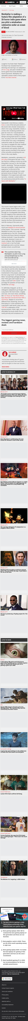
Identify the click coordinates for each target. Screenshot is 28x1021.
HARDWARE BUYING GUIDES (7, 910)
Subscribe (23, 2)
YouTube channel (10, 77)
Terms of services (19, 337)
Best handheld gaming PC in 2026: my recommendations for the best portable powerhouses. (14, 962)
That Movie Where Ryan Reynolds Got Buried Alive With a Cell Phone (13, 297)
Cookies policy (5, 998)
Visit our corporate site (13, 974)
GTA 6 (21, 6)
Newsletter (23, 59)
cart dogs (11, 284)
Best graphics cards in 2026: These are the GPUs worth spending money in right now (15, 943)
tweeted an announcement (16, 227)
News (3, 32)
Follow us (16, 59)
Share (5, 59)
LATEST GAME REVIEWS (20, 910)
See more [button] (14, 263)
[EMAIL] (10, 356)
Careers (4, 1008)
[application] (14, 192)
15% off (3, 307)
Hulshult (4, 243)
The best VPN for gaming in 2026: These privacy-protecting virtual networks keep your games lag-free (14, 924)
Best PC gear (12, 6)
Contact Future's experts (8, 988)
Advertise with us (6, 1001)
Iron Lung (11, 10)
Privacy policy (5, 994)
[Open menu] (2, 2)
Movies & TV (4, 10)
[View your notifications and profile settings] (13, 2)
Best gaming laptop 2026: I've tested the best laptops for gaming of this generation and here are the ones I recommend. (14, 952)
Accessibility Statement (7, 1004)
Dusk (3, 125)
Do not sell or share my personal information (13, 1011)
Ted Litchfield (11, 31)
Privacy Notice (21, 338)
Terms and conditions (7, 991)
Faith (14, 281)
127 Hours (7, 296)
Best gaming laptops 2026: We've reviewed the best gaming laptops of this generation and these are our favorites (14, 933)
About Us (4, 985)
